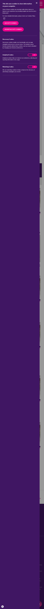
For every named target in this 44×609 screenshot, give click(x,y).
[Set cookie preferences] (4, 605)
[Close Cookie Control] (36, 3)
